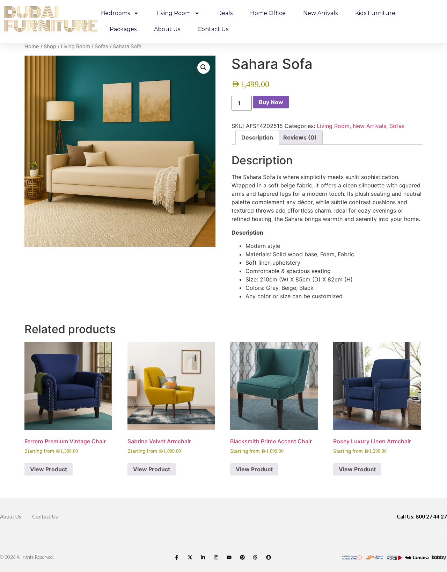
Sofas (101, 46)
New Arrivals (320, 13)
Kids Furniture (375, 13)
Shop (50, 46)
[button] (203, 67)
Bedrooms (115, 13)
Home (31, 46)
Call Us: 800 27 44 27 (422, 516)
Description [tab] (257, 137)
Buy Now (271, 102)
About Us (167, 29)
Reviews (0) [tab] (300, 137)
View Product (48, 469)
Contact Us (213, 29)
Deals (225, 13)
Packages (123, 29)
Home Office (268, 13)
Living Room (173, 13)
